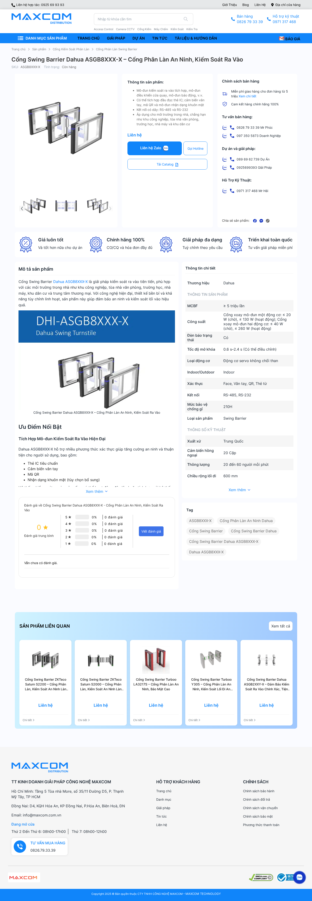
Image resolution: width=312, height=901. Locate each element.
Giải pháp (163, 808)
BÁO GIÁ (292, 39)
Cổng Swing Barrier (206, 531)
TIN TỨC (159, 38)
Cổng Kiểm (144, 29)
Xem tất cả (280, 626)
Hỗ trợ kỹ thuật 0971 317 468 (286, 19)
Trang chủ (18, 49)
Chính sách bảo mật (258, 816)
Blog (245, 5)
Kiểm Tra (192, 29)
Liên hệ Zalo (151, 148)
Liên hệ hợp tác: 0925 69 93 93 (40, 5)
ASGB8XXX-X (200, 520)
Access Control (103, 29)
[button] (110, 208)
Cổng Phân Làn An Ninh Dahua (246, 520)
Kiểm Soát (177, 29)
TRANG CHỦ (88, 38)
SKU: (15, 67)
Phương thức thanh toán (261, 825)
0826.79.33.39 (43, 850)
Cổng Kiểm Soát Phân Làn (71, 49)
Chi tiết (27, 720)
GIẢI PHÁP (116, 38)
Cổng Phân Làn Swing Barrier (116, 49)
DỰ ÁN (138, 38)
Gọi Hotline (196, 148)
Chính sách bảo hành (258, 791)
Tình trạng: (52, 67)
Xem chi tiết (247, 96)
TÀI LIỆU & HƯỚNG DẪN (196, 38)
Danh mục (163, 799)
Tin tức (161, 816)
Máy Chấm (161, 29)
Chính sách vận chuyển (260, 808)
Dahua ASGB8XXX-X (70, 281)
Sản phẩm (39, 49)
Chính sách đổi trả (256, 799)
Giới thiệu (229, 5)
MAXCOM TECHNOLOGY (203, 894)
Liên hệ (260, 5)
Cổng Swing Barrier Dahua (254, 531)
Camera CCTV (125, 29)
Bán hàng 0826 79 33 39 (250, 19)
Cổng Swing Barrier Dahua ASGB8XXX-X (223, 541)
